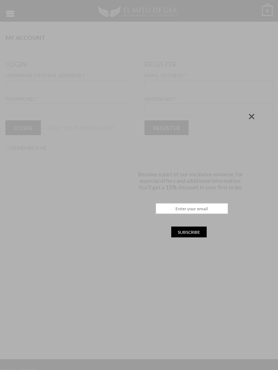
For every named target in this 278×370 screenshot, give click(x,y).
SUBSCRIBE (189, 232)
